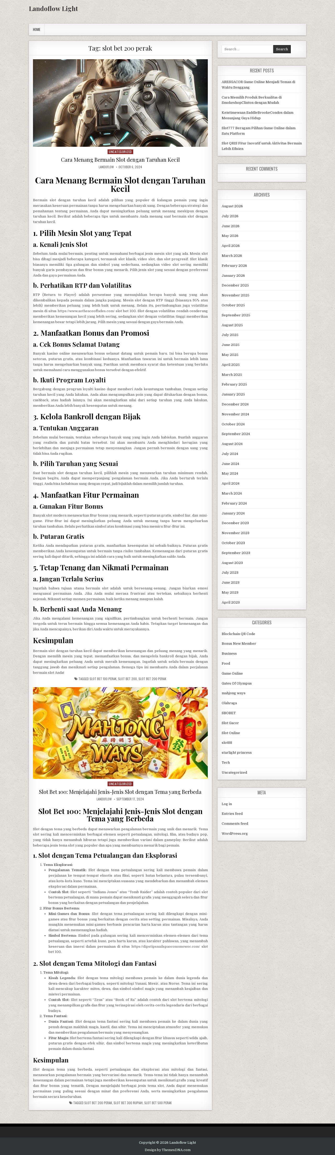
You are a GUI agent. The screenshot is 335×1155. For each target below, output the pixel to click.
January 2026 (233, 276)
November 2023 (235, 533)
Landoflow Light (53, 8)
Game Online (232, 673)
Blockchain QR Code (238, 634)
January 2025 (233, 394)
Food (226, 663)
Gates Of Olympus (237, 683)
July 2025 (230, 335)
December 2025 (235, 285)
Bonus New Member (239, 644)
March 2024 (232, 493)
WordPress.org (235, 834)
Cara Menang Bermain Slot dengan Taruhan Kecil (120, 159)
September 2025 (236, 315)
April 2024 (230, 483)
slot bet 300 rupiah (128, 1102)
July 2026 (230, 216)
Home (36, 29)
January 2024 (233, 513)
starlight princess (237, 753)
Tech (226, 762)
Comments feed (235, 824)
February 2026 (234, 266)
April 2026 (231, 246)
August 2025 (232, 325)
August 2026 (232, 206)
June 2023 (230, 582)
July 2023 (230, 572)
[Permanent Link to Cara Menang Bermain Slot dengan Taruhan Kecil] (120, 103)
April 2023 (231, 602)
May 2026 (230, 236)
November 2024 (235, 414)
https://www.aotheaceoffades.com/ (86, 311)
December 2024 (235, 404)
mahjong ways (233, 693)
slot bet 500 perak (158, 1102)
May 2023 (230, 592)
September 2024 (236, 434)
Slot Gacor (230, 723)
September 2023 (236, 553)
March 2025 (232, 375)
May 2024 (230, 473)
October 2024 (233, 424)
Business (229, 653)
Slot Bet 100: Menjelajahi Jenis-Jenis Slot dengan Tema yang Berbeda (120, 791)
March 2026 (232, 256)
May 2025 (230, 355)
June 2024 (230, 464)
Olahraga (229, 703)
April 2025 (231, 365)
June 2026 (230, 226)
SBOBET (229, 713)
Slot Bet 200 (127, 678)
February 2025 (234, 384)
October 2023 (233, 543)
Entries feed (232, 814)
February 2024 (234, 503)
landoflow (106, 167)
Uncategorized (120, 151)
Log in (227, 804)
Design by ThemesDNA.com (168, 1150)
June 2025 (230, 345)
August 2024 (232, 444)
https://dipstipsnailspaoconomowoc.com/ (165, 946)
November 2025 (235, 295)
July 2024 (230, 454)
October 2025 (233, 305)
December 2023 (235, 523)
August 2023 (232, 563)
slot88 (227, 743)
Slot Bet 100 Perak (103, 678)
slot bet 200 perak (152, 678)
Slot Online (231, 733)
